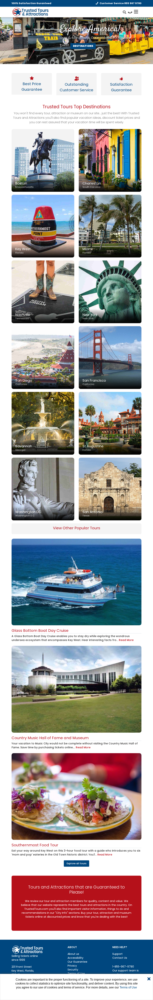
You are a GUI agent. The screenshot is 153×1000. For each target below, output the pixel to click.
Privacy (72, 966)
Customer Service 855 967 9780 (120, 3)
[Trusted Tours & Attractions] (30, 12)
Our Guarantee (77, 962)
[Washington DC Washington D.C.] (43, 489)
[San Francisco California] (110, 357)
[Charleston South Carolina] (110, 160)
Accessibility (75, 958)
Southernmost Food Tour (35, 845)
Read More (126, 640)
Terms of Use (76, 973)
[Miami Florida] (110, 226)
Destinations (83, 46)
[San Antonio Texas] (110, 489)
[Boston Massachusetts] (43, 160)
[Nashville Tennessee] (43, 292)
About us (73, 954)
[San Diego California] (43, 357)
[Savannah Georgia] (43, 423)
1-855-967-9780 (123, 966)
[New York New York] (110, 292)
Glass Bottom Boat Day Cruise (40, 630)
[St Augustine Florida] (110, 423)
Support (117, 954)
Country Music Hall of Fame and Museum (50, 737)
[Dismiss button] (149, 979)
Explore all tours (76, 863)
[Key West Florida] (43, 226)
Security (73, 969)
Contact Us (119, 958)
